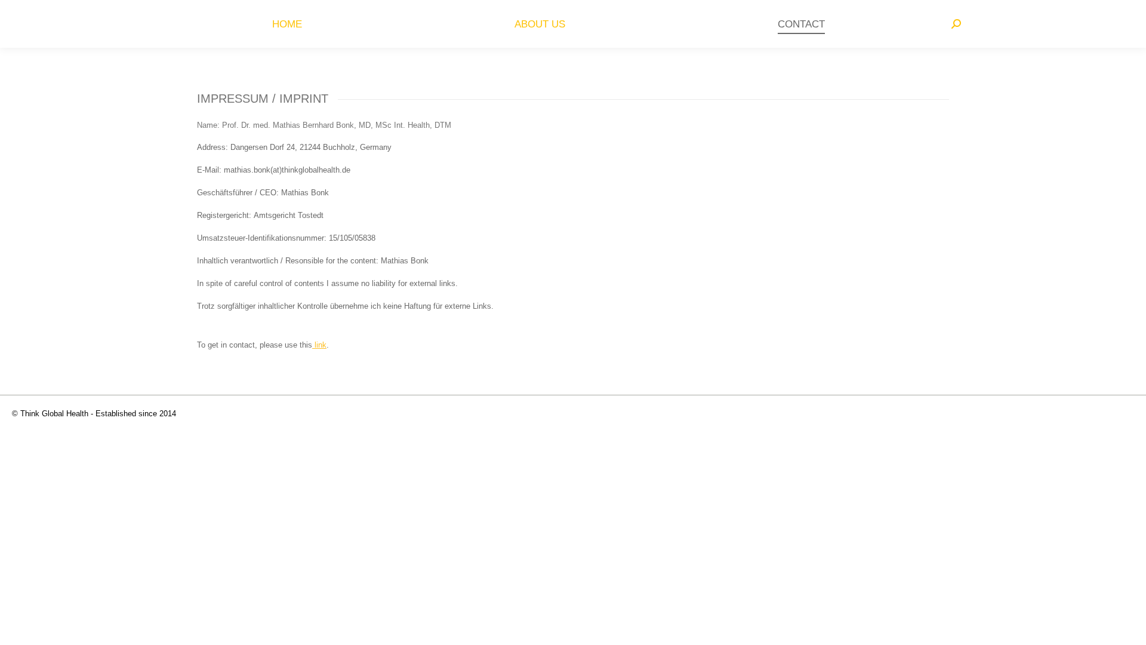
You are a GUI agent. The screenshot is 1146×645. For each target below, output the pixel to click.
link (319, 344)
